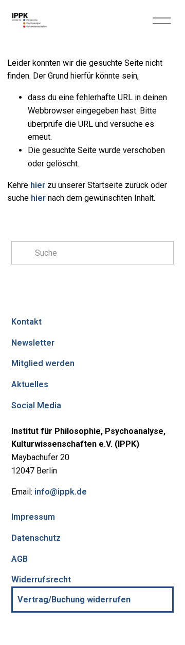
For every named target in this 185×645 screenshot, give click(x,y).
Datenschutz (36, 538)
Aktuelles (29, 384)
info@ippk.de (60, 492)
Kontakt (26, 322)
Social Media (36, 405)
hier (37, 185)
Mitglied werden (43, 363)
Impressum (33, 517)
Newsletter (32, 343)
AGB (19, 559)
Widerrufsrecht (41, 579)
